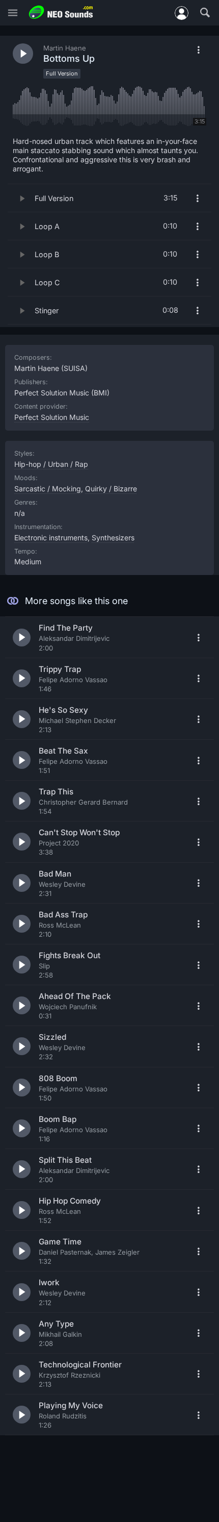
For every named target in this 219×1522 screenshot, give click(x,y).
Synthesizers (113, 537)
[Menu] (12, 13)
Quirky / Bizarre (111, 488)
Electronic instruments (51, 537)
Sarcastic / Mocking (47, 488)
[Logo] (61, 12)
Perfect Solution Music (51, 417)
